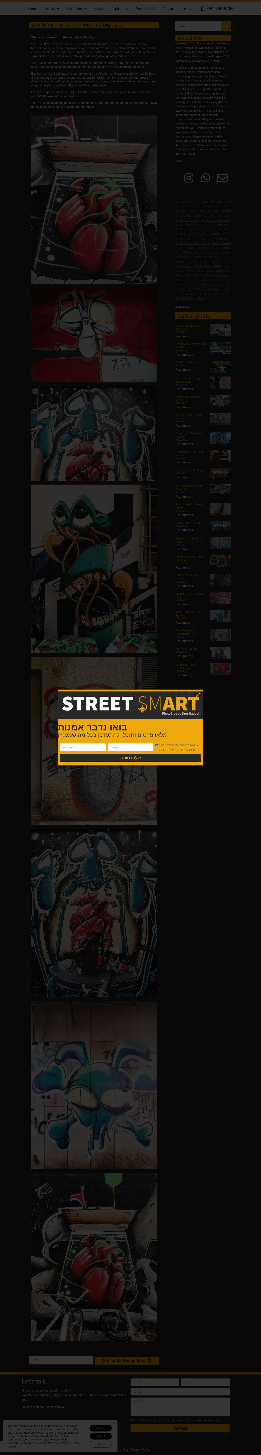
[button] (197, 696)
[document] (130, 727)
